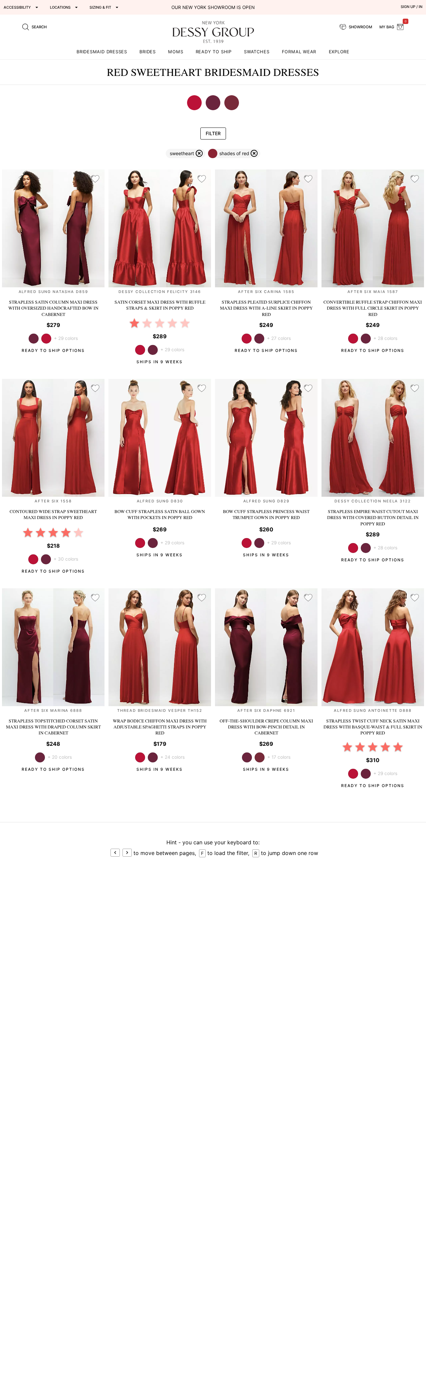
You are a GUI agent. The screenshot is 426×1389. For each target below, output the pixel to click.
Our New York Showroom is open (213, 7)
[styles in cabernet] (213, 103)
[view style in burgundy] (260, 757)
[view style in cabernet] (153, 350)
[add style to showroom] (95, 179)
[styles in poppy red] (194, 103)
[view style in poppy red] (46, 339)
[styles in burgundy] (232, 103)
